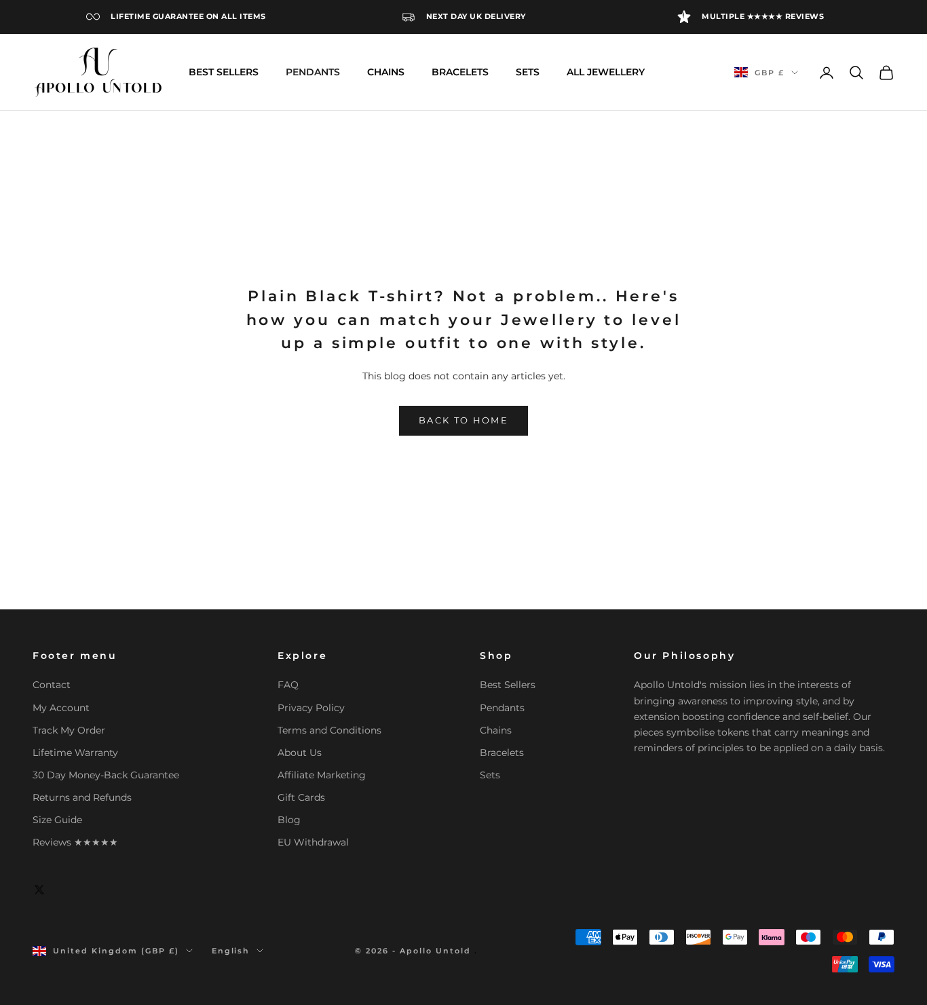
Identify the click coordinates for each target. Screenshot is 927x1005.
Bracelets (502, 752)
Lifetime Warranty (75, 752)
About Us (300, 752)
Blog (289, 820)
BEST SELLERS (224, 72)
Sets (490, 775)
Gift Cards (301, 797)
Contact (52, 685)
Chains (496, 730)
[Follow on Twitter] (39, 889)
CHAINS (385, 72)
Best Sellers (507, 685)
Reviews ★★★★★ (75, 842)
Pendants (502, 708)
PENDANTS (313, 72)
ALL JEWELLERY (606, 72)
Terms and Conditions (329, 730)
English (231, 950)
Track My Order (69, 730)
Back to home (463, 420)
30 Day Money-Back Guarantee (106, 775)
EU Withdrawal (313, 842)
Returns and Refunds (82, 797)
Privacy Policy (311, 708)
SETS (528, 72)
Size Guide (57, 820)
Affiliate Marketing (322, 775)
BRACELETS (460, 72)
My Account (61, 708)
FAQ (288, 685)
